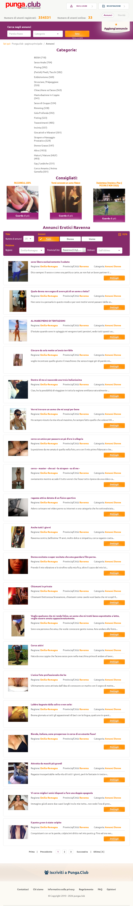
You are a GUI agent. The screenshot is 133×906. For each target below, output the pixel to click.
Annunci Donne (113, 266)
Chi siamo (38, 889)
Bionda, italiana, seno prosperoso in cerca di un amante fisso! (63, 734)
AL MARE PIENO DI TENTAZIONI (48, 321)
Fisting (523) (40, 118)
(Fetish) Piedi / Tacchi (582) (48, 72)
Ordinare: (91, 250)
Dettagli (114, 278)
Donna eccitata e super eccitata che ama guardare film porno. (63, 557)
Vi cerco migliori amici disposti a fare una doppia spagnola (62, 793)
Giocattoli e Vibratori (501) (48, 132)
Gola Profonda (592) (44, 113)
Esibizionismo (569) (44, 77)
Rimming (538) (41, 108)
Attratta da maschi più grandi (46, 763)
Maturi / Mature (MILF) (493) (45, 157)
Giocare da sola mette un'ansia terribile (52, 350)
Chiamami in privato (41, 586)
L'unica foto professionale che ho (48, 675)
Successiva (82, 852)
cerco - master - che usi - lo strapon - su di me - (55, 468)
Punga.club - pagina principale (27, 43)
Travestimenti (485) (44, 122)
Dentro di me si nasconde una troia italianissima (56, 380)
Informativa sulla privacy (61, 889)
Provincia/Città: (53, 250)
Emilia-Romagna (49, 266)
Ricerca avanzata (77, 38)
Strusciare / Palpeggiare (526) (46, 84)
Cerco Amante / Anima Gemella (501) (45, 170)
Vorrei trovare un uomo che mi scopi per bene (55, 409)
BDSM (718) (40, 57)
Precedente (46, 852)
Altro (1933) (40, 150)
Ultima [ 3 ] (98, 852)
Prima (32, 852)
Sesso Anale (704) (43, 62)
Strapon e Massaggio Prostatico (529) (44, 139)
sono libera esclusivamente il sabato (50, 262)
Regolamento (86, 889)
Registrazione (114, 6)
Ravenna (84, 266)
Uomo (92, 239)
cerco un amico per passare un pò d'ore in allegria (57, 439)
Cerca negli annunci (19, 26)
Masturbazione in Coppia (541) (46, 97)
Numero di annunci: (14, 238)
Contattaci (23, 889)
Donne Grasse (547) (44, 145)
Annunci (108, 15)
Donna (70, 239)
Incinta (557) (40, 127)
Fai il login (81, 6)
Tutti (48, 239)
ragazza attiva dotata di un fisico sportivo (53, 498)
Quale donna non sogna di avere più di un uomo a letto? (60, 291)
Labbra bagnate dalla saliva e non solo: (51, 704)
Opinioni (111, 889)
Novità (121, 15)
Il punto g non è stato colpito (46, 822)
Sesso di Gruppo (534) (45, 103)
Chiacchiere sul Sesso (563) (48, 90)
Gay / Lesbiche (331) (44, 163)
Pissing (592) (40, 67)
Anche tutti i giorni (41, 527)
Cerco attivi (37, 645)
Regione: (9, 250)
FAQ (100, 889)
